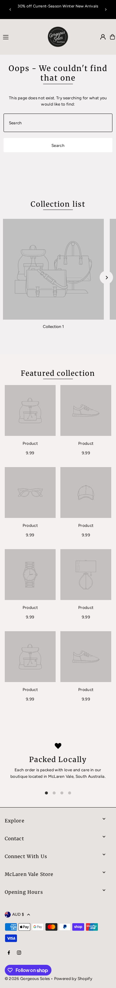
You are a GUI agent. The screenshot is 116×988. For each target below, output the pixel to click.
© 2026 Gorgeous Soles (27, 978)
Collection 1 (53, 326)
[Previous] (10, 9)
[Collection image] (53, 269)
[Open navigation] (20, 36)
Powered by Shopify (73, 978)
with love (63, 769)
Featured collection (58, 373)
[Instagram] (19, 953)
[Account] (103, 37)
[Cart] (112, 37)
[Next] (106, 9)
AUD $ (18, 914)
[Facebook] (9, 953)
